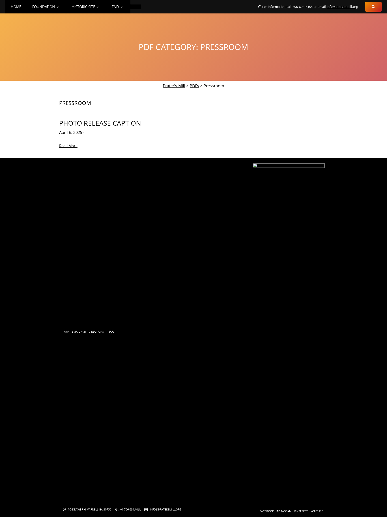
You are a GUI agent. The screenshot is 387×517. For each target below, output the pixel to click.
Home (16, 6)
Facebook (267, 511)
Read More (68, 145)
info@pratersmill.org (342, 6)
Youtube (317, 511)
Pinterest (301, 511)
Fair (115, 6)
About (111, 332)
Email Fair (79, 332)
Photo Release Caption (100, 123)
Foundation (43, 6)
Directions (96, 332)
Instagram (284, 511)
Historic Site (83, 6)
